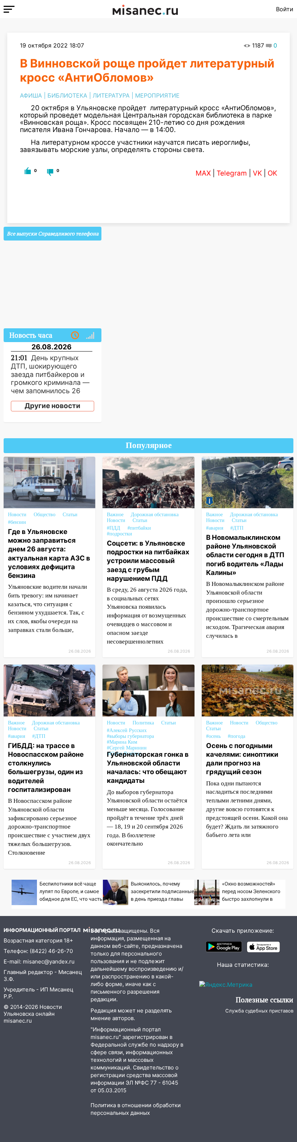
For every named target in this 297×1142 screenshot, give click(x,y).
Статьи (70, 514)
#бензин (17, 522)
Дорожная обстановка (155, 514)
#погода (236, 736)
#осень (213, 736)
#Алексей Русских (127, 730)
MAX (203, 173)
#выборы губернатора (130, 736)
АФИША (31, 95)
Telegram (232, 173)
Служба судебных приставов (259, 1011)
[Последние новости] (75, 335)
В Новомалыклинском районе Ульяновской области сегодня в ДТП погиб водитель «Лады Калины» (245, 554)
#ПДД (113, 528)
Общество (44, 514)
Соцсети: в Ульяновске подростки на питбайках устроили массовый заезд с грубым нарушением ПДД (148, 560)
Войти (284, 9)
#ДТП (236, 528)
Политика (143, 723)
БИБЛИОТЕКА (67, 95)
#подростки (119, 534)
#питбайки (139, 528)
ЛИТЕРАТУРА (111, 95)
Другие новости (52, 406)
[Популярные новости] (90, 335)
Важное (115, 514)
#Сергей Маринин (127, 748)
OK (272, 173)
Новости (17, 514)
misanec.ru (18, 1020)
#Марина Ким (122, 742)
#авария (214, 528)
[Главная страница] (145, 9)
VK (257, 173)
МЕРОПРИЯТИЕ (157, 95)
